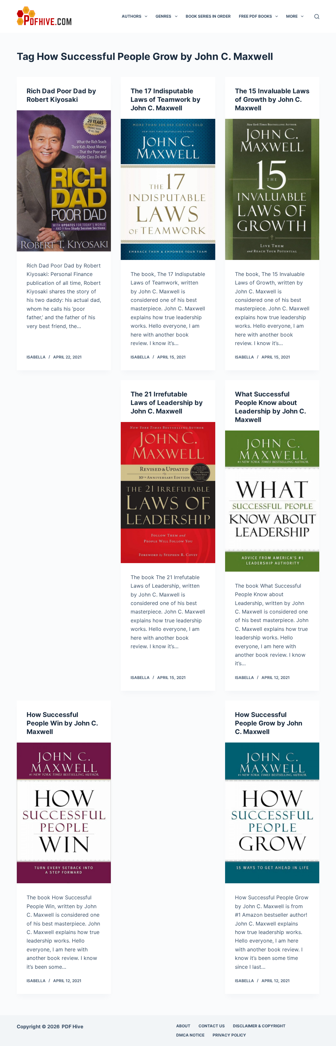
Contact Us (212, 1025)
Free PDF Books (255, 16)
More (292, 16)
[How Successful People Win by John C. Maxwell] (64, 813)
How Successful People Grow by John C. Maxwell (268, 723)
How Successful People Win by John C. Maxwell (62, 723)
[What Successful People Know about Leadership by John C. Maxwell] (272, 501)
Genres (163, 16)
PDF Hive (72, 1026)
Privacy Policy (229, 1035)
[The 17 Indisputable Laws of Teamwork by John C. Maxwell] (168, 189)
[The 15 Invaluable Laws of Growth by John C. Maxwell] (272, 189)
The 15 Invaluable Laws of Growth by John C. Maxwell (272, 99)
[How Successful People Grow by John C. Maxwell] (272, 813)
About (183, 1025)
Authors (131, 16)
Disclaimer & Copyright (259, 1025)
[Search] (316, 16)
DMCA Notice (190, 1035)
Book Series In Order (208, 16)
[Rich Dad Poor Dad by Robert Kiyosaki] (64, 180)
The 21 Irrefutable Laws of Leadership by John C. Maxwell (167, 402)
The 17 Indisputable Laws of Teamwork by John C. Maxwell (165, 99)
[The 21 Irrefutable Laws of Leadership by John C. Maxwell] (168, 492)
